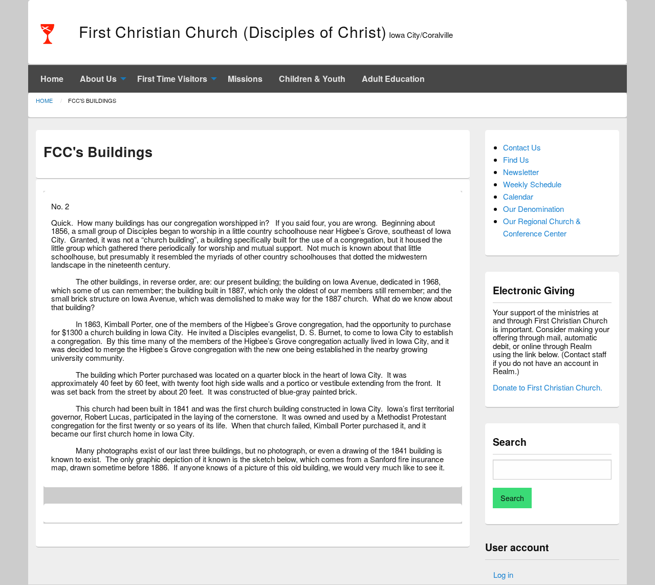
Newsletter (521, 171)
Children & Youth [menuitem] (312, 78)
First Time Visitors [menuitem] (172, 78)
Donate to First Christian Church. (547, 387)
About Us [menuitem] (98, 78)
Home (44, 100)
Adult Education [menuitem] (393, 78)
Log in (503, 574)
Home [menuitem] (51, 78)
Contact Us (522, 147)
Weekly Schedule (532, 184)
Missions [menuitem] (245, 78)
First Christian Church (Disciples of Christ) (233, 31)
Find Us (516, 159)
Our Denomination (533, 208)
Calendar (518, 196)
